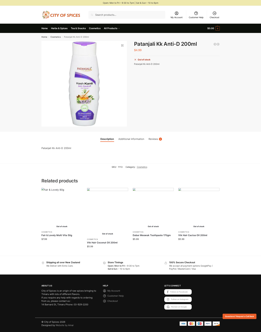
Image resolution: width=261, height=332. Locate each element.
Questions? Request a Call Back (239, 316)
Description (107, 138)
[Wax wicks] (215, 44)
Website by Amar (65, 325)
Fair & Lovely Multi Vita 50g (56, 235)
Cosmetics (55, 37)
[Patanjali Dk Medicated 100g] (218, 44)
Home (44, 37)
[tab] (107, 139)
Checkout (214, 17)
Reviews (155, 138)
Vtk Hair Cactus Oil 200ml (192, 235)
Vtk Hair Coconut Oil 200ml (102, 242)
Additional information (131, 138)
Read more (61, 245)
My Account (177, 17)
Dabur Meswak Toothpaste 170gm (152, 235)
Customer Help (196, 17)
